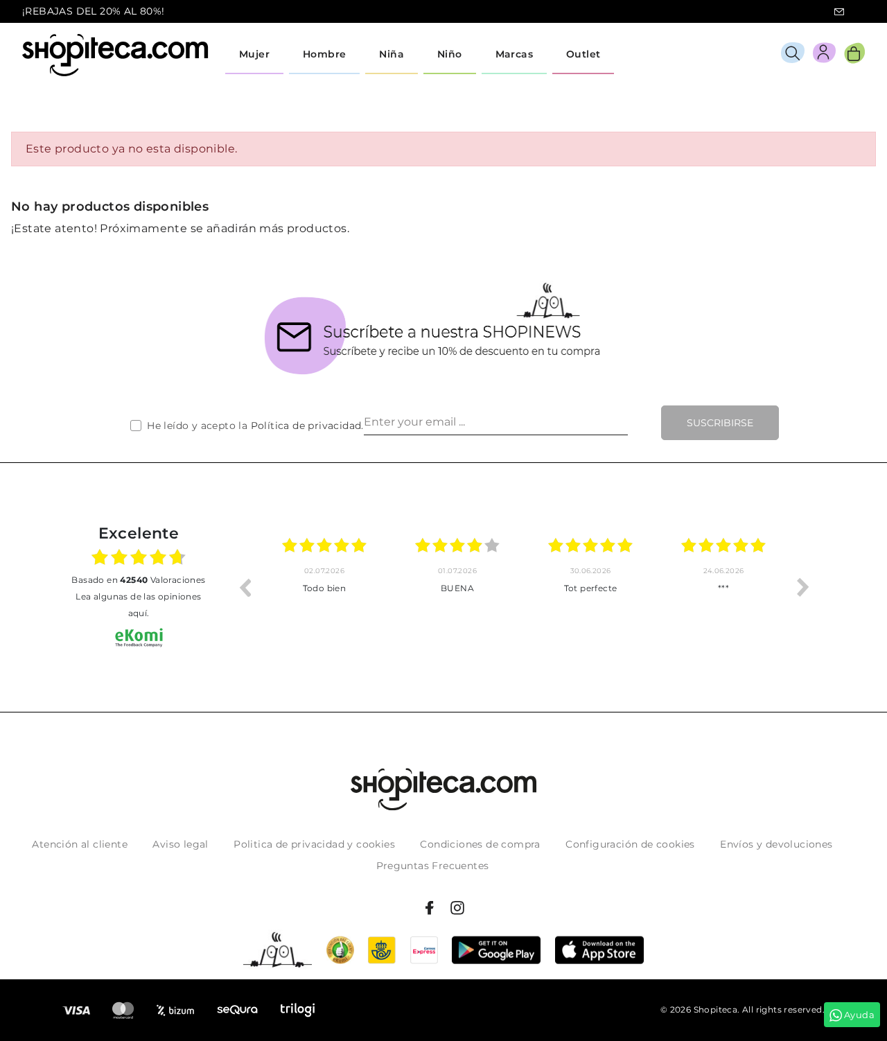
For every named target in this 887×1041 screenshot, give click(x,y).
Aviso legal (180, 844)
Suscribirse (720, 423)
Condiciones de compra (480, 844)
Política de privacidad (306, 425)
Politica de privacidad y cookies (314, 844)
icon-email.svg (839, 11)
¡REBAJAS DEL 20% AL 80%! (93, 11)
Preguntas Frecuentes (432, 865)
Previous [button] (244, 587)
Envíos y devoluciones (776, 844)
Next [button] (803, 587)
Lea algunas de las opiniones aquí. (138, 604)
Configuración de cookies (630, 844)
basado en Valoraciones (138, 580)
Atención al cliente (80, 844)
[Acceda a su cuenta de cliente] (824, 55)
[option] (365, 587)
